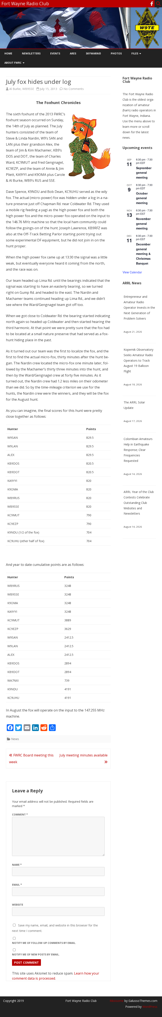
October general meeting (142, 198)
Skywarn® (93, 53)
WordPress (149, 1007)
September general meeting (143, 172)
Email (17, 885)
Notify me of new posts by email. (36, 954)
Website (17, 904)
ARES (73, 53)
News (15, 739)
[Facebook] (151, 4)
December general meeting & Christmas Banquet (143, 253)
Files (134, 53)
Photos (116, 53)
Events (55, 53)
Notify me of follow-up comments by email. (44, 943)
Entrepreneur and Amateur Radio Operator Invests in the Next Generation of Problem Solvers (139, 307)
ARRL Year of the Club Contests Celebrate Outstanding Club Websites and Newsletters (139, 502)
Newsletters (31, 53)
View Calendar (132, 272)
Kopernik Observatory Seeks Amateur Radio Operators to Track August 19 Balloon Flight (138, 360)
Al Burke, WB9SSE (21, 89)
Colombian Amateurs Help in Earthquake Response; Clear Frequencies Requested (138, 449)
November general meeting (143, 223)
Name (17, 865)
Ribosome (117, 1001)
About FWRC (13, 63)
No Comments (73, 89)
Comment (20, 814)
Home (8, 53)
